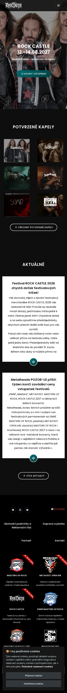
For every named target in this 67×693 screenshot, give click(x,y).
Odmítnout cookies (33, 683)
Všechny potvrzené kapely (35, 227)
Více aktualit (35, 475)
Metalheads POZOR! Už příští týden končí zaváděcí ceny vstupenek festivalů (33, 384)
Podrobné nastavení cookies (37, 666)
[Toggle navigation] (58, 5)
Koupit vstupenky (35, 73)
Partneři (26, 540)
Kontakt (60, 540)
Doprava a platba (54, 523)
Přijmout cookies (33, 675)
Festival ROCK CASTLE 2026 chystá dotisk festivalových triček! (34, 288)
